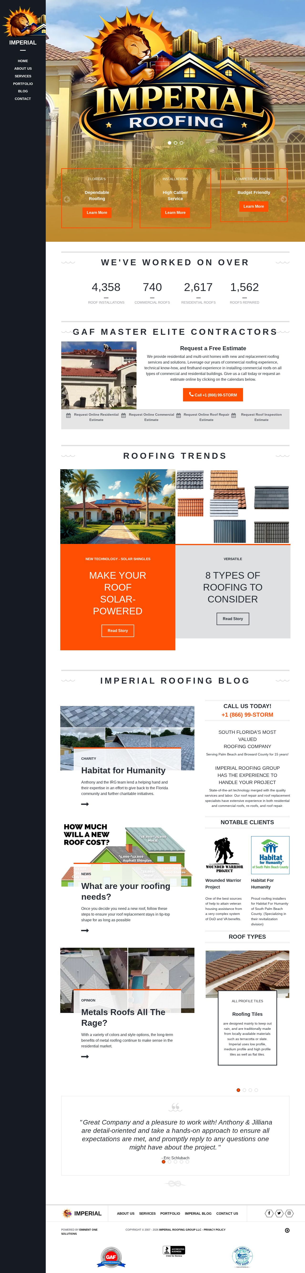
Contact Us (227, 1213)
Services (147, 1213)
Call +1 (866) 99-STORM (215, 395)
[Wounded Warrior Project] (224, 855)
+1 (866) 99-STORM (247, 714)
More (97, 213)
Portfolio (170, 1213)
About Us (125, 1213)
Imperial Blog (198, 1213)
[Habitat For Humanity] (270, 855)
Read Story (118, 631)
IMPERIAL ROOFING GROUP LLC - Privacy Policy (192, 1229)
